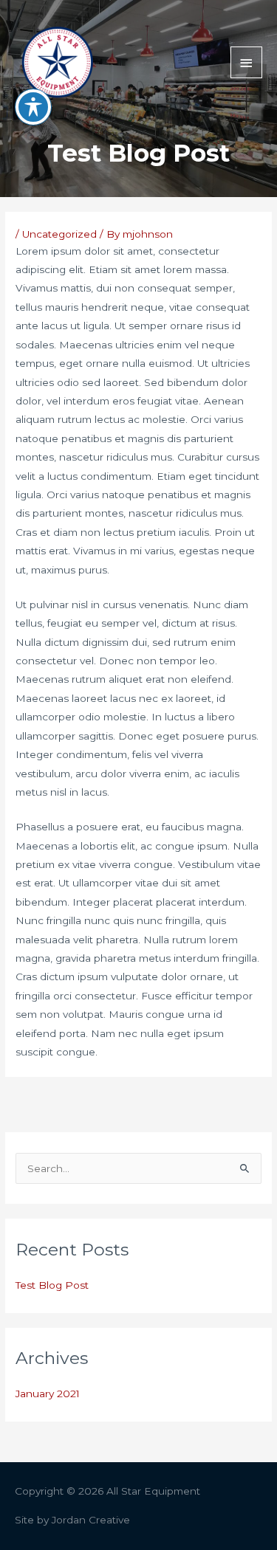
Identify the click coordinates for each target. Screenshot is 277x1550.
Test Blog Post (52, 1285)
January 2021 (48, 1393)
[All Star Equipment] (57, 62)
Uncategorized (59, 234)
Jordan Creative (91, 1520)
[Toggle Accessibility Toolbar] (33, 107)
